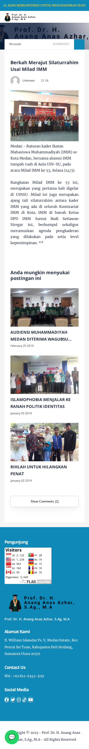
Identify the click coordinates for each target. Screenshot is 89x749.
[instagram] (19, 699)
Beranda (15, 44)
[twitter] (13, 699)
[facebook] (7, 699)
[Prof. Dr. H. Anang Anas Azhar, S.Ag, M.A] (21, 16)
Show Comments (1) (45, 501)
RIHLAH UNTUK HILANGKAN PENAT (38, 470)
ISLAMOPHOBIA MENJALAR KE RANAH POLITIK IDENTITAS (40, 403)
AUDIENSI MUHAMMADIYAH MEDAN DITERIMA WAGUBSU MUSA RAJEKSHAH (39, 336)
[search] (69, 16)
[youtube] (30, 699)
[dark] (77, 17)
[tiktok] (24, 699)
